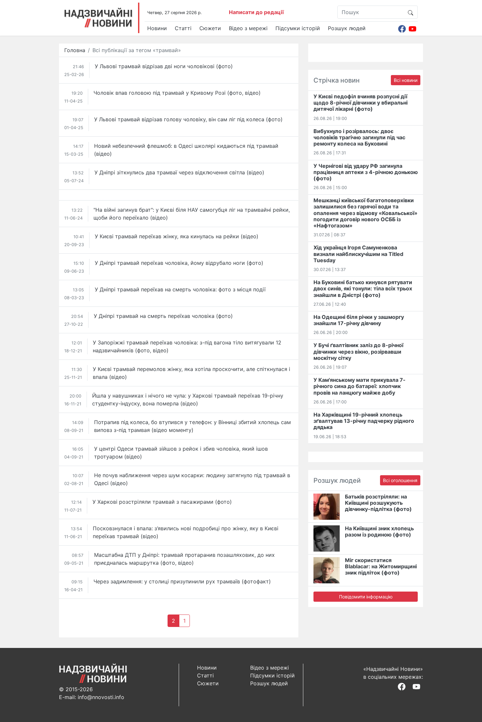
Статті (183, 28)
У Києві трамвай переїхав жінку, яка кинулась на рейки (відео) (176, 236)
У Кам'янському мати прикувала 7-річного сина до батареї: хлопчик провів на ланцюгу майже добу (359, 386)
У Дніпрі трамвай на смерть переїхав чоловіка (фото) (163, 316)
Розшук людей (347, 28)
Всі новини (405, 80)
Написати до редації (256, 12)
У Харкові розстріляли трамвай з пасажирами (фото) (162, 501)
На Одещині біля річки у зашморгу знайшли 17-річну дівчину (358, 320)
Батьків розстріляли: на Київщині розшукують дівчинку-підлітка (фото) (378, 502)
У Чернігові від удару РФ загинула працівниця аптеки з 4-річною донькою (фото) (365, 172)
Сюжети (210, 28)
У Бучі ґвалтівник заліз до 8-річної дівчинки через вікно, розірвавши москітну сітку (358, 351)
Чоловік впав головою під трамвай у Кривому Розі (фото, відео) (177, 92)
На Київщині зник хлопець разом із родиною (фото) (379, 531)
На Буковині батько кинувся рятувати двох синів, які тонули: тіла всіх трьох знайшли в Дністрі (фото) (362, 288)
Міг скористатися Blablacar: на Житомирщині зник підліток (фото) (381, 566)
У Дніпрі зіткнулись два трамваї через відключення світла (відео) (179, 172)
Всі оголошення (400, 480)
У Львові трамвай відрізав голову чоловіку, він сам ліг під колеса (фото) (188, 119)
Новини (157, 28)
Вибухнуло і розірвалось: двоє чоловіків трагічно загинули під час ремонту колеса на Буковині (359, 137)
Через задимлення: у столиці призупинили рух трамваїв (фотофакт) (182, 581)
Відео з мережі (248, 28)
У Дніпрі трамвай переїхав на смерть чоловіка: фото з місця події (180, 289)
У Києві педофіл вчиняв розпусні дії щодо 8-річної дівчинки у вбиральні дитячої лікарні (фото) (360, 102)
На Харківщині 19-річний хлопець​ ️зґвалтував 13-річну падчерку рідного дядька (363, 420)
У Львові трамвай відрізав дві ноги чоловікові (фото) (164, 66)
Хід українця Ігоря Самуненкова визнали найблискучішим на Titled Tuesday (358, 253)
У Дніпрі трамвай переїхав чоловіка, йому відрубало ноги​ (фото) (179, 263)
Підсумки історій (297, 28)
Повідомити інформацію (365, 596)
